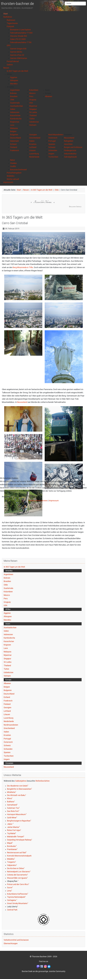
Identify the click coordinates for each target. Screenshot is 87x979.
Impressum (54, 501)
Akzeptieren (6, 497)
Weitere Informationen (37, 501)
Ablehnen (18, 497)
